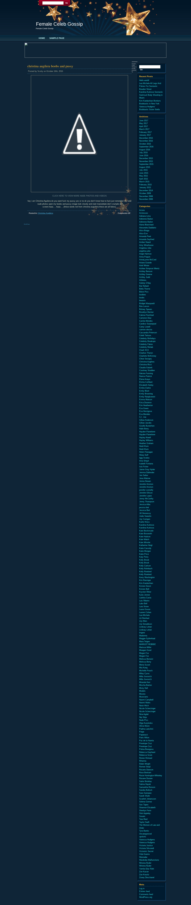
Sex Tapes (143, 805)
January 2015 (145, 187)
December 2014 (146, 190)
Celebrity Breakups (147, 341)
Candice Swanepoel (147, 324)
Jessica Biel (144, 510)
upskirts (142, 837)
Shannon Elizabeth (147, 807)
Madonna (143, 636)
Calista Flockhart (146, 315)
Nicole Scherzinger (147, 708)
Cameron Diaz (145, 318)
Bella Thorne (144, 289)
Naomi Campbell (146, 700)
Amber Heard (145, 242)
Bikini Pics (143, 292)
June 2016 (143, 155)
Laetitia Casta (145, 598)
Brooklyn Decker (146, 312)
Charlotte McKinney (147, 356)
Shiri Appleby (145, 813)
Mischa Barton (145, 685)
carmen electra (145, 329)
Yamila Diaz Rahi (146, 869)
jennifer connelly (146, 490)
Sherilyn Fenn (145, 810)
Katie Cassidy (145, 548)
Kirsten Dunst (145, 586)
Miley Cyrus (144, 673)
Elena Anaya (144, 379)
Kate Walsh (144, 539)
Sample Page (56, 38)
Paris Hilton (144, 737)
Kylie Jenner (144, 595)
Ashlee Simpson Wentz (149, 268)
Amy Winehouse (146, 245)
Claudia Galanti (145, 367)
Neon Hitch (144, 705)
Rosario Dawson (146, 770)
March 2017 (144, 129)
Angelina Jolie (145, 248)
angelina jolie (144, 251)
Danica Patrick (145, 376)
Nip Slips (143, 717)
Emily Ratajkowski (147, 397)
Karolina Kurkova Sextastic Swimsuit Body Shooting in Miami (151, 95)
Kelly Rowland (145, 571)
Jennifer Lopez (145, 496)
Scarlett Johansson (147, 799)
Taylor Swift (144, 822)
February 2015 (145, 185)
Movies (142, 694)
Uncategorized (145, 834)
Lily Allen (143, 621)
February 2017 (145, 132)
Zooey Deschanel (146, 877)
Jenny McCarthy (146, 498)
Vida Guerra (144, 854)
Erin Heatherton (146, 405)
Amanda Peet (145, 236)
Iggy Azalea (144, 458)
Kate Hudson (144, 536)
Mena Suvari (144, 665)
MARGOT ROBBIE (147, 644)
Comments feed (146, 894)
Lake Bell (143, 603)
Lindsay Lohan (145, 627)
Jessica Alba (144, 504)
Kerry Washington (147, 577)
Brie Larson (144, 306)
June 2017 (143, 120)
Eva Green (143, 408)
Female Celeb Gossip (59, 24)
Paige (141, 732)
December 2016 (146, 138)
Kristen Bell (144, 589)
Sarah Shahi (144, 796)
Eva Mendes (144, 414)
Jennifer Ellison (146, 493)
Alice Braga (144, 230)
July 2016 (143, 152)
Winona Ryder (145, 863)
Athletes (142, 280)
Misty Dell (143, 688)
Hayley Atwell (145, 437)
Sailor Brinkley (145, 781)
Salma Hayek (145, 784)
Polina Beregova (146, 749)
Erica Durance (145, 402)
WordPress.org (145, 897)
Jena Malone (144, 478)
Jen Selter (143, 475)
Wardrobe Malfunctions (149, 860)
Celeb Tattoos (145, 335)
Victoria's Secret (146, 851)
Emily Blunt (144, 391)
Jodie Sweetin (145, 516)
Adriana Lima (145, 216)
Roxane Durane (146, 778)
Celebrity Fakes (146, 344)
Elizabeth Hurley (146, 385)
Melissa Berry (145, 662)
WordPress (27, 224)
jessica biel (144, 507)
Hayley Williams (146, 440)
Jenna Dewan (145, 481)
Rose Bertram (145, 772)
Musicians (143, 697)
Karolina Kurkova (146, 525)
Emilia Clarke (145, 388)
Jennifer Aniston (146, 484)
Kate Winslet (144, 542)
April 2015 (143, 179)
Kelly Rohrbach (145, 568)
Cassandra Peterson (148, 332)
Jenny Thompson (146, 501)
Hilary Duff (143, 455)
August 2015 (144, 167)
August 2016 (144, 150)
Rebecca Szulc (145, 755)
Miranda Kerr (144, 682)
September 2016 (146, 147)
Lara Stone (144, 606)
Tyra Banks (144, 831)
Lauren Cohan (145, 612)
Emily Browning (146, 394)
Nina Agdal (143, 714)
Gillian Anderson (146, 420)
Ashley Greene (145, 274)
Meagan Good (145, 650)
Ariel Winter (144, 265)
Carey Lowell (144, 327)
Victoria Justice (146, 845)
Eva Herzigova (145, 411)
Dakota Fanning (146, 373)
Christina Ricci (145, 364)
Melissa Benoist (146, 659)
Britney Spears (145, 309)
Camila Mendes (146, 321)
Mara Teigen (144, 641)
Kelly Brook (144, 560)
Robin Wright (144, 764)
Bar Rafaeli (144, 286)
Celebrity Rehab (146, 347)
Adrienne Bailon (146, 219)
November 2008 (146, 199)
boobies (142, 294)
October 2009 (145, 193)
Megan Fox (144, 653)
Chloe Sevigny (145, 359)
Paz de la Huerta (146, 740)
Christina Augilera (45, 213)
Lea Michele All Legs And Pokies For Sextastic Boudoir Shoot (150, 86)
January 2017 (145, 135)
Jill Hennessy (145, 513)
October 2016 (145, 144)
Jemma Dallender (146, 472)
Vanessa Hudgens (147, 839)
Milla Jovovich (145, 676)
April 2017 (143, 126)
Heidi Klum (144, 446)
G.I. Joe (142, 417)
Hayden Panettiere (147, 432)
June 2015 (143, 173)
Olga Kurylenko (146, 723)
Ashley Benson (145, 271)
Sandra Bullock (145, 790)
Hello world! (144, 80)
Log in (141, 888)
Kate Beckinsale (146, 531)
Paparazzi (143, 735)
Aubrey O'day (145, 283)
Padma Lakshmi (146, 729)
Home (42, 38)
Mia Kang (143, 667)
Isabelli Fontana (146, 464)
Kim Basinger (145, 580)
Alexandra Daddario (147, 228)
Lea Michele (144, 615)
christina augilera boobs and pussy (50, 66)
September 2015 (146, 164)
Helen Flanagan (146, 452)
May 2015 (143, 176)
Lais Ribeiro (144, 601)
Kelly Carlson (145, 566)
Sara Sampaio (145, 793)
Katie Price (144, 554)
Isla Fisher (143, 467)
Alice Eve (143, 233)
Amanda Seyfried (146, 239)
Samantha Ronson (147, 787)
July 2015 (143, 170)
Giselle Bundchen (146, 426)
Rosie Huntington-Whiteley (150, 775)
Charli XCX (144, 350)
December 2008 (146, 196)
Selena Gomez (145, 802)
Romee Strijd (144, 767)
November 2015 (146, 161)
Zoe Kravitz (144, 874)
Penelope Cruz (145, 743)
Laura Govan (144, 609)
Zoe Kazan (144, 871)
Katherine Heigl (145, 545)
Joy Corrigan (144, 519)
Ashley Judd (144, 277)
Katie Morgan (145, 551)
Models (142, 691)
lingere (142, 633)
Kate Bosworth (145, 533)
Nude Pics (143, 720)
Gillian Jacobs (145, 423)
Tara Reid (143, 819)
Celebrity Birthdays (147, 338)
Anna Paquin (144, 257)
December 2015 (146, 158)
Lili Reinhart (144, 618)
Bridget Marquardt (147, 303)
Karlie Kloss (144, 522)
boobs (141, 297)
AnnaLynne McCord (147, 260)
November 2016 (146, 141)
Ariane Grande (145, 263)
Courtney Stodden (147, 370)
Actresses (143, 213)
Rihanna (142, 761)
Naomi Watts (144, 702)
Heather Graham (146, 443)
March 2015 (144, 182)
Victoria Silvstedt (146, 848)
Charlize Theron (146, 353)
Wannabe (143, 857)
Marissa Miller (145, 647)
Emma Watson (145, 399)
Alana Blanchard (146, 225)
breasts (142, 300)
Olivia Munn (144, 726)
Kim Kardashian (146, 583)
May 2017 (143, 123)
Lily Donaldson (145, 624)
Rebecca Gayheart (147, 752)
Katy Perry (143, 557)
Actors (142, 210)
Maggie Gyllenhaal (147, 638)
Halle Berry (144, 429)
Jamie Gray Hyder (147, 469)
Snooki (142, 816)
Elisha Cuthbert (146, 382)
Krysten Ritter (145, 592)
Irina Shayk (144, 461)
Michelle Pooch (146, 670)
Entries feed (144, 891)
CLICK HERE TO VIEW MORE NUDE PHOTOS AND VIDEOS (79, 196)
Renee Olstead (145, 758)
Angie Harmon (145, 254)
